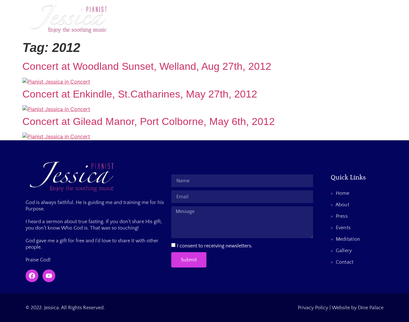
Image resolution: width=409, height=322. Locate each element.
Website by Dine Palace (357, 308)
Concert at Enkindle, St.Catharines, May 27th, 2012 (139, 94)
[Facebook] (32, 275)
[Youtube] (48, 275)
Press (215, 19)
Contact (350, 19)
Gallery (317, 19)
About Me (182, 19)
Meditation (280, 19)
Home (148, 19)
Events (244, 19)
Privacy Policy (313, 308)
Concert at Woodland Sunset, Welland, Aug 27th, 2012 (146, 66)
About (340, 205)
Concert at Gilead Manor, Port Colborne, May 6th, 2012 (148, 121)
